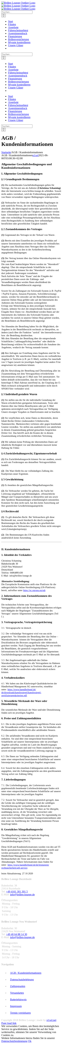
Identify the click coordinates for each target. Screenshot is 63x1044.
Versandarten (17, 992)
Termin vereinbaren (20, 1012)
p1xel (35, 155)
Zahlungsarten (17, 986)
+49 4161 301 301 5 (17, 891)
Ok (29, 1041)
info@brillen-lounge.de (22, 894)
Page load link (8, 1023)
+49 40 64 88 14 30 (16, 934)
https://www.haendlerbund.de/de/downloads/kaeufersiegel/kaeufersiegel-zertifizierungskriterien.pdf (21, 692)
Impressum (16, 1006)
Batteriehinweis (18, 999)
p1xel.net (51, 1020)
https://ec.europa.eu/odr (34, 590)
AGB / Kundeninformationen (25, 972)
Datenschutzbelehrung (22, 979)
